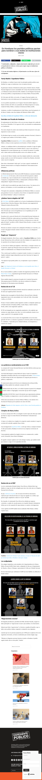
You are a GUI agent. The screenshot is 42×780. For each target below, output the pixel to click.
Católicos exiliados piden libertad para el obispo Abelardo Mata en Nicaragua (20, 722)
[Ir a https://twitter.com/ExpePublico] (14, 760)
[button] (21, 2)
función (15, 319)
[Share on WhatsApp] (1, 390)
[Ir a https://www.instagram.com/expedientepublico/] (19, 760)
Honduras (21, 45)
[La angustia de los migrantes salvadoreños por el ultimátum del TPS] (21, 673)
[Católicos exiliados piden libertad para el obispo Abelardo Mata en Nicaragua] (21, 709)
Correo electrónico (26, 759)
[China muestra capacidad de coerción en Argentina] (21, 691)
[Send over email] (1, 394)
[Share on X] (1, 388)
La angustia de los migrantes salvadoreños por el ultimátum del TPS (20, 686)
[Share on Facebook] (1, 386)
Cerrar (40, 752)
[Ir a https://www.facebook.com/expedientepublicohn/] (12, 760)
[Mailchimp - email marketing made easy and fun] (29, 773)
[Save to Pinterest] (1, 392)
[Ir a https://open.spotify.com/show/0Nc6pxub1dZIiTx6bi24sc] (21, 760)
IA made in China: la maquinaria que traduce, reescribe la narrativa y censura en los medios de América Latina (21, 667)
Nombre (24, 763)
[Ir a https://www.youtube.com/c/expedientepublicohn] (17, 760)
